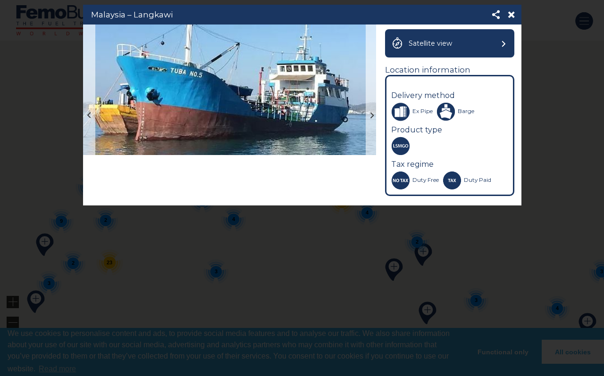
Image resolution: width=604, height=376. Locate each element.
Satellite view (430, 43)
